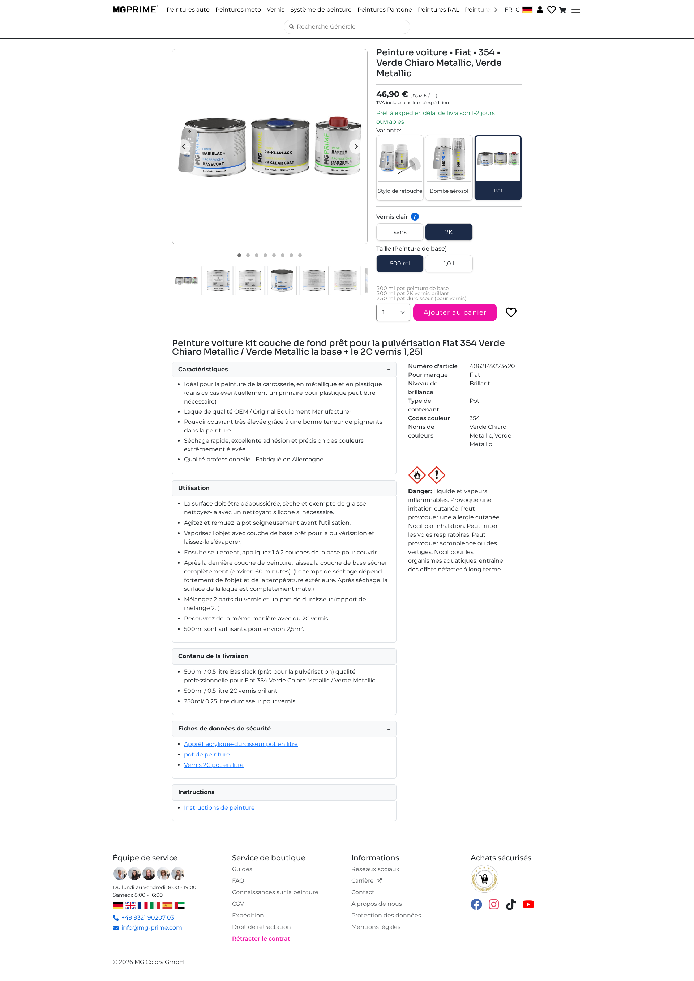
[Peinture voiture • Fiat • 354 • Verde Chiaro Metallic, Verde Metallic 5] (274, 255)
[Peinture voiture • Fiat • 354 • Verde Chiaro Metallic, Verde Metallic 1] (239, 255)
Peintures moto (238, 9)
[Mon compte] (539, 9)
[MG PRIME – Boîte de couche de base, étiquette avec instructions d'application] (313, 280)
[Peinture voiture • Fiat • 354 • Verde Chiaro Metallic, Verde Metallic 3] (256, 255)
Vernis (275, 9)
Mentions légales (375, 927)
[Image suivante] (356, 146)
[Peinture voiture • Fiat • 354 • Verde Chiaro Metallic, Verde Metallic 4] (265, 255)
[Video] (300, 255)
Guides (242, 869)
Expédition (248, 915)
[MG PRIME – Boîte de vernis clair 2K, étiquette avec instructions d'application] (345, 280)
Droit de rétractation (261, 927)
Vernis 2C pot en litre (214, 765)
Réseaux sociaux (375, 869)
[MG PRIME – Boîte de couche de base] (281, 280)
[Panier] (563, 9)
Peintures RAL (438, 9)
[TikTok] (511, 903)
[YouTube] (528, 903)
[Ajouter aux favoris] (511, 312)
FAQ (238, 880)
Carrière (362, 880)
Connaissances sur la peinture (275, 892)
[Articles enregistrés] (550, 9)
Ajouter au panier (455, 312)
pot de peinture (207, 754)
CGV (238, 903)
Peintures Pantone (384, 9)
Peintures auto (188, 9)
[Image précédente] (183, 146)
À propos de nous (376, 903)
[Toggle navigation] (575, 10)
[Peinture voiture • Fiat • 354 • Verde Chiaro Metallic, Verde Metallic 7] (291, 255)
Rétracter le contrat (261, 938)
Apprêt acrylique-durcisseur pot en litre (241, 744)
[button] (269, 146)
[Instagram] (494, 903)
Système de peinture (321, 9)
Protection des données (386, 915)
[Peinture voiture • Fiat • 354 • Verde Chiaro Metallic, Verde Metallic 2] (248, 255)
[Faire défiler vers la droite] (496, 9)
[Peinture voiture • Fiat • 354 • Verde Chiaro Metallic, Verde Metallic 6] (282, 255)
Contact (362, 892)
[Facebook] (476, 903)
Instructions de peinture (219, 807)
